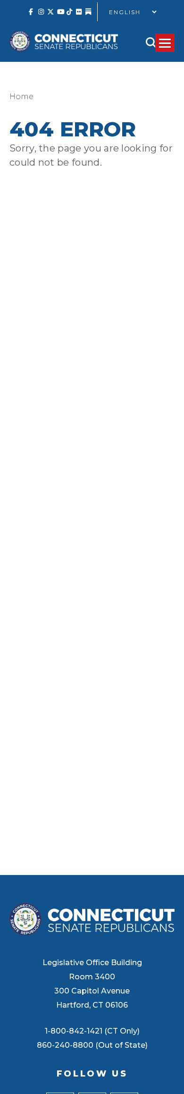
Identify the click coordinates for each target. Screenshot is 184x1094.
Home (21, 96)
